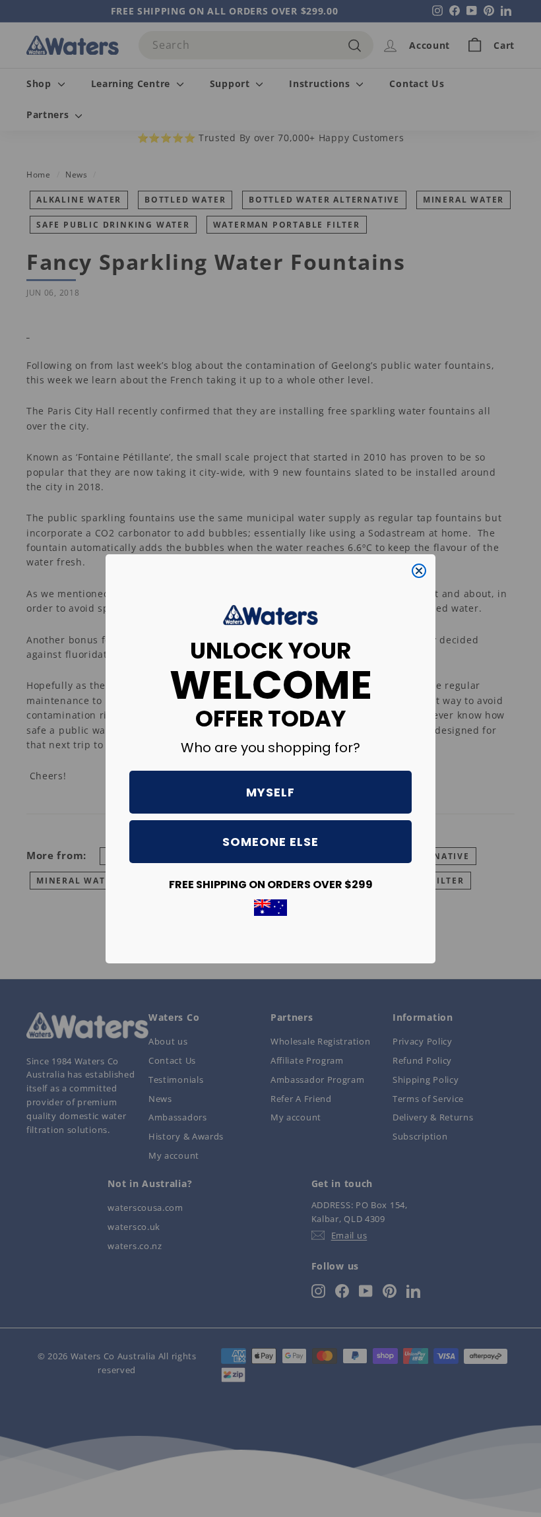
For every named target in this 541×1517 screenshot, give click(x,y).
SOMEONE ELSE (270, 841)
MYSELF (270, 792)
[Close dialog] (419, 570)
